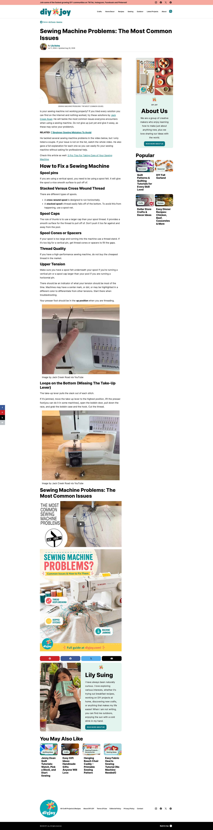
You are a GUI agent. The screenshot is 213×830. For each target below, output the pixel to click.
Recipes (121, 11)
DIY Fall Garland (161, 176)
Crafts (99, 11)
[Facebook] (160, 2)
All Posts (52, 22)
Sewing (130, 11)
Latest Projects (152, 11)
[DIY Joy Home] (55, 11)
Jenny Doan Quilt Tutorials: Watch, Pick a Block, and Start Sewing (48, 767)
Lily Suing (55, 45)
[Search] (170, 11)
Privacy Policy (129, 808)
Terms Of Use (102, 808)
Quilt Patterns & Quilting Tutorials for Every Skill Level (144, 182)
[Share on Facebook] (2, 407)
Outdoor (140, 11)
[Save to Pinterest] (2, 412)
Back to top (164, 826)
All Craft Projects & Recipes (70, 808)
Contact (140, 808)
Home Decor (110, 11)
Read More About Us (154, 144)
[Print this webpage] (2, 422)
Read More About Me (96, 727)
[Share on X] (2, 417)
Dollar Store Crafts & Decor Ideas (144, 212)
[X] (165, 2)
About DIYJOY (88, 808)
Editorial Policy (115, 808)
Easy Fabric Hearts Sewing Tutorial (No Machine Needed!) (112, 765)
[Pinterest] (170, 2)
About (164, 11)
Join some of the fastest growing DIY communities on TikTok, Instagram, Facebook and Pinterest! (83, 2)
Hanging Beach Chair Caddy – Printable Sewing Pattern (91, 765)
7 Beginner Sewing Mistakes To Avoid (71, 132)
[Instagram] (156, 2)
